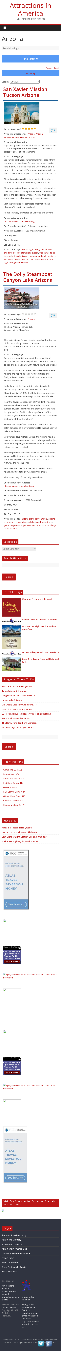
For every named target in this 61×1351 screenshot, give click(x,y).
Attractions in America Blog (14, 1248)
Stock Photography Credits (14, 1267)
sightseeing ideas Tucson (16, 262)
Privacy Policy (8, 1258)
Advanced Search (52, 68)
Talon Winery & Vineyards (14, 691)
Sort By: (5, 81)
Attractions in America (30, 9)
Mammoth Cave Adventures (16, 718)
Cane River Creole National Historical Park (40, 660)
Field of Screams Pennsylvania (17, 709)
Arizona (31, 134)
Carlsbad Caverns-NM (13, 800)
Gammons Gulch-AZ (12, 769)
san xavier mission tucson (41, 259)
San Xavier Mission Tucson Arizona (25, 92)
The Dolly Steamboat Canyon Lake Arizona (28, 277)
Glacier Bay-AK (10, 787)
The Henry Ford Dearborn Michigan (19, 723)
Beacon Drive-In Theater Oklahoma (39, 619)
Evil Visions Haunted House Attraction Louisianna (26, 713)
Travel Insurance (9, 1271)
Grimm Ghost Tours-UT (14, 796)
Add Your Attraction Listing (14, 1235)
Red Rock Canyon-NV (13, 783)
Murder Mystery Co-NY (13, 805)
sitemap (26, 1299)
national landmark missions (42, 256)
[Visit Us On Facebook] (49, 1341)
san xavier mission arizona (16, 259)
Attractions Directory (11, 1239)
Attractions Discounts (12, 1244)
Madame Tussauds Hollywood (37, 599)
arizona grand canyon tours (34, 518)
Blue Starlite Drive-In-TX (14, 791)
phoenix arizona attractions (36, 525)
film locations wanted (8, 1287)
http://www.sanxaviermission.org (19, 221)
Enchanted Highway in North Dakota (40, 652)
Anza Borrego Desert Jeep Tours (18, 727)
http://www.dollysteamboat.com (19, 486)
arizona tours (22, 522)
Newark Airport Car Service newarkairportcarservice (30, 1311)
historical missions (20, 256)
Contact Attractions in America (16, 1253)
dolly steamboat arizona (40, 522)
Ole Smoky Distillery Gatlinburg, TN (19, 704)
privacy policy (28, 1297)
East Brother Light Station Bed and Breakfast (39, 628)
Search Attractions (10, 1262)
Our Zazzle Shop (9, 1307)
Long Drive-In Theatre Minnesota (18, 695)
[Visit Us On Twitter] (41, 1341)
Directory (30, 73)
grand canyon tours (13, 525)
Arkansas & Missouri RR (14, 778)
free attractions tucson (27, 252)
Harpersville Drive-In (12, 700)
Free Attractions (27, 137)
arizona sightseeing (31, 249)
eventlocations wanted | (9, 1293)
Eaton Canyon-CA (11, 774)
